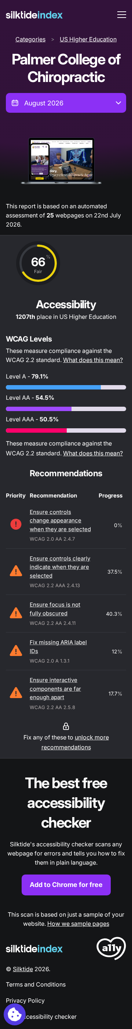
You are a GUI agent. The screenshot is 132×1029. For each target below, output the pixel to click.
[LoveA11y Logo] (111, 950)
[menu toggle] (122, 15)
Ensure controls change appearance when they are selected (60, 520)
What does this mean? (93, 359)
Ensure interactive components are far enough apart (55, 688)
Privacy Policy (25, 1000)
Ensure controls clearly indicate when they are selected (60, 567)
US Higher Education (88, 39)
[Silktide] (34, 15)
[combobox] (66, 103)
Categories (30, 39)
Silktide (23, 969)
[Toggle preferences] (15, 1014)
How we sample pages (78, 923)
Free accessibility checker (41, 1016)
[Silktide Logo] (34, 948)
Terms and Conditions (36, 984)
